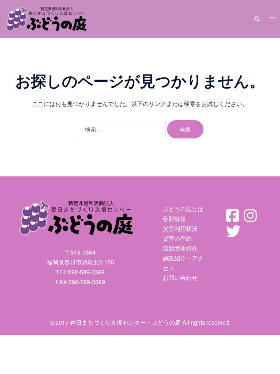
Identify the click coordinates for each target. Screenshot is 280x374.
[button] (257, 19)
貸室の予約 (177, 238)
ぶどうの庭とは (183, 209)
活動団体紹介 (180, 248)
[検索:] (121, 129)
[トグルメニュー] (272, 19)
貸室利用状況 (180, 228)
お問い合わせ (180, 277)
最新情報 (174, 218)
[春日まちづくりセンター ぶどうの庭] (46, 18)
